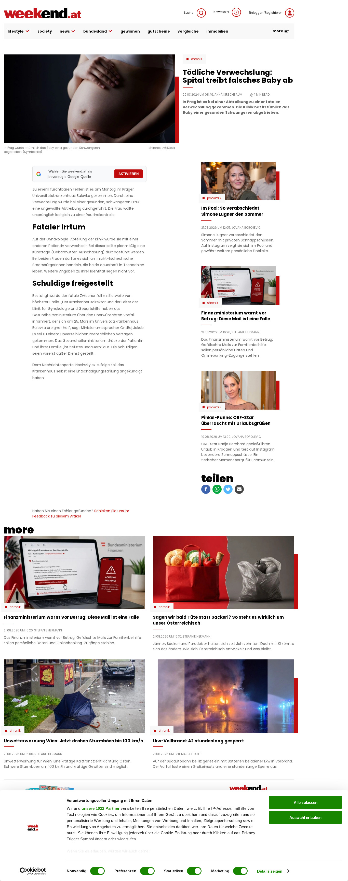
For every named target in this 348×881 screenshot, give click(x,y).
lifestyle (16, 31)
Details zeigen (269, 871)
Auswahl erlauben (305, 817)
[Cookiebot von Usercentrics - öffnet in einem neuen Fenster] (33, 871)
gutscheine (159, 31)
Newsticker (221, 12)
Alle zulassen (305, 802)
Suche (189, 13)
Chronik (196, 59)
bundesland (95, 31)
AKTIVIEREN (128, 174)
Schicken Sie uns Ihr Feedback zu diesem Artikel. (80, 513)
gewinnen (130, 31)
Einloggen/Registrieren (266, 13)
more (278, 31)
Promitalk (214, 198)
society (44, 31)
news (65, 31)
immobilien (217, 31)
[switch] (147, 871)
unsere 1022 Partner (101, 808)
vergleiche (188, 31)
